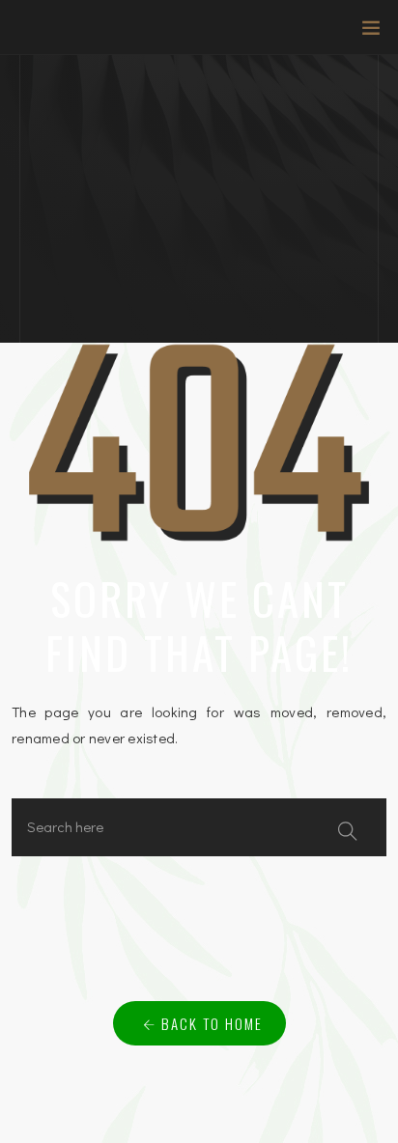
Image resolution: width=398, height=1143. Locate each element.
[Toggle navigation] (365, 32)
